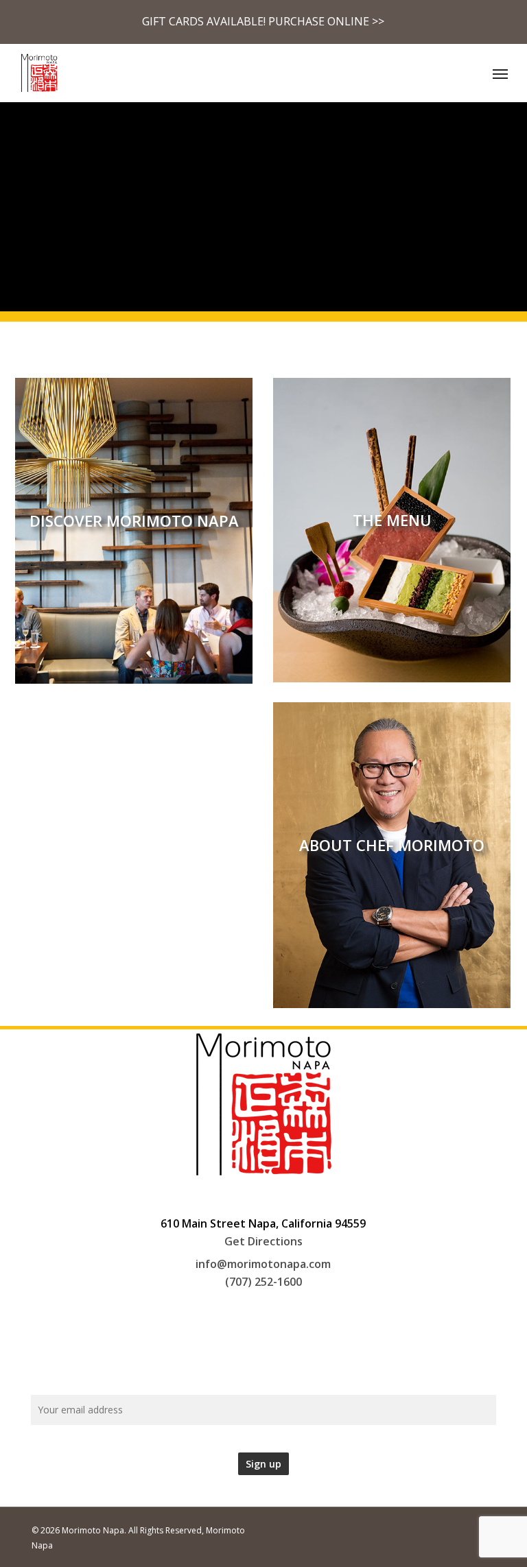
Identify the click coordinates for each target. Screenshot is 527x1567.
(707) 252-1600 (263, 1281)
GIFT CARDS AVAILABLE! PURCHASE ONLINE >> (263, 21)
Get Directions (263, 1241)
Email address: (263, 1374)
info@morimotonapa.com (263, 1263)
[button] (500, 73)
